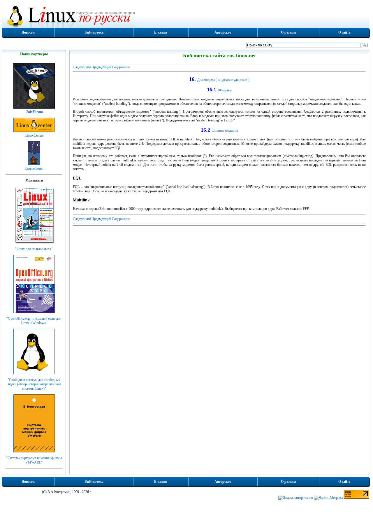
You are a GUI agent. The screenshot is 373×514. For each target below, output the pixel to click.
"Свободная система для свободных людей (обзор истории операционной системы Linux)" (34, 384)
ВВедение (225, 90)
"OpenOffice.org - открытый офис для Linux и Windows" (33, 320)
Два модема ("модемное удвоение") (223, 80)
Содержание (121, 67)
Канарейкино (33, 168)
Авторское (222, 32)
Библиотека (94, 32)
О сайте (344, 32)
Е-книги (160, 32)
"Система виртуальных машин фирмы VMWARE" (34, 460)
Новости (28, 32)
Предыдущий (101, 67)
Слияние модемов (225, 130)
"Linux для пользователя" (34, 249)
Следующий (82, 67)
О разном (288, 32)
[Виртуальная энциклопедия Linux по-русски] (185, 15)
